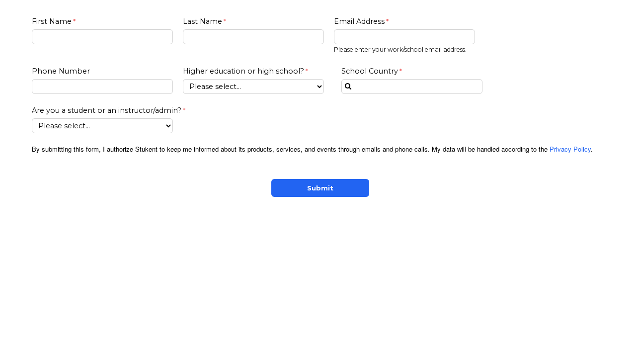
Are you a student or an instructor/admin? (106, 110)
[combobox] (411, 86)
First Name (52, 21)
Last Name (202, 21)
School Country (369, 71)
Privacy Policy (570, 149)
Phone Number (61, 71)
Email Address (359, 21)
